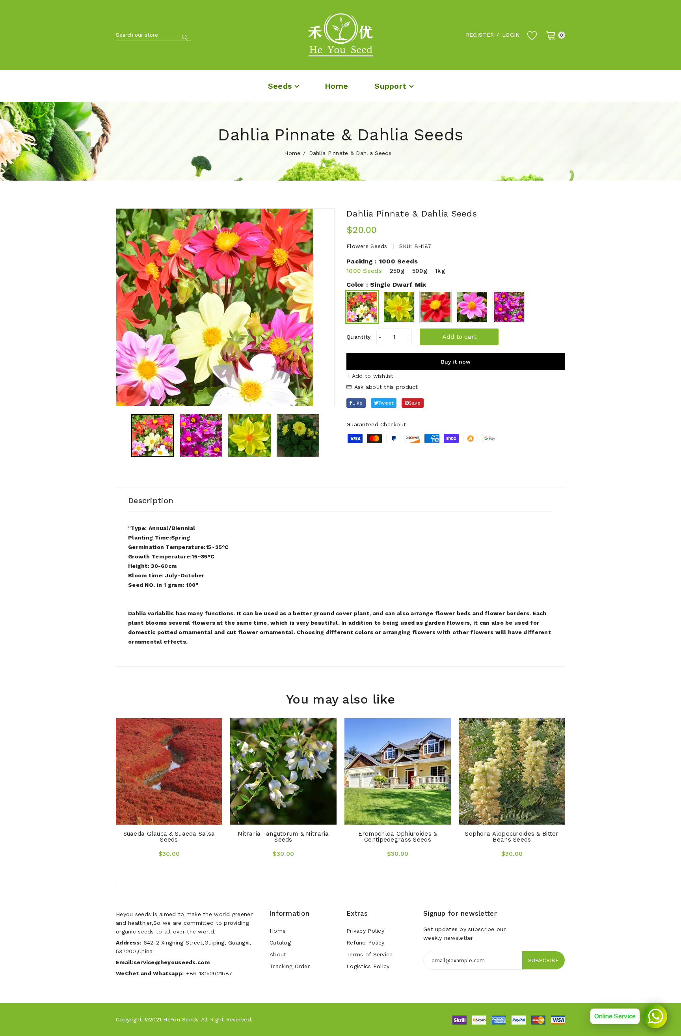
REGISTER (480, 35)
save (415, 403)
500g (419, 271)
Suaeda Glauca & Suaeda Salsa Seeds (169, 836)
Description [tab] (150, 500)
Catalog (280, 942)
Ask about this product (385, 387)
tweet (385, 403)
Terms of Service (369, 954)
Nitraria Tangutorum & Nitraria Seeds (283, 836)
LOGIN (510, 35)
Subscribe (543, 960)
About (278, 954)
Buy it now (456, 361)
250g (397, 271)
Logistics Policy (367, 966)
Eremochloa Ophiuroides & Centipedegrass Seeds (397, 836)
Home (292, 153)
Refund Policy (365, 942)
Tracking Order (290, 966)
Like (357, 403)
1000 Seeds (364, 271)
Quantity (358, 337)
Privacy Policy (365, 931)
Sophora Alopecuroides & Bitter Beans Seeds (511, 836)
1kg (440, 271)
